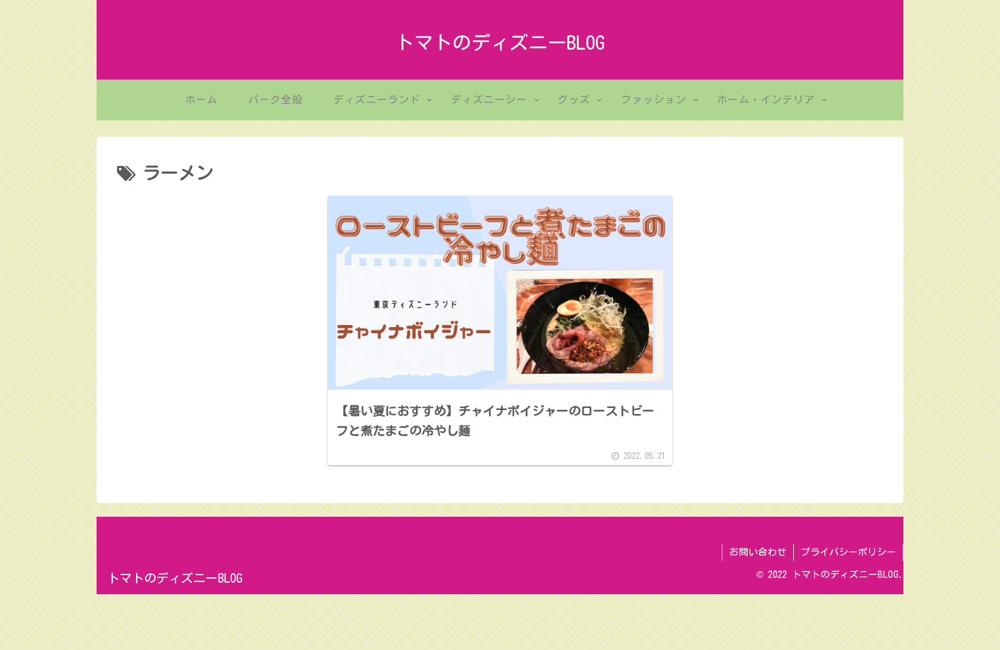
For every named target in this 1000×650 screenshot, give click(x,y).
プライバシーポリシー (848, 552)
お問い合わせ (757, 552)
